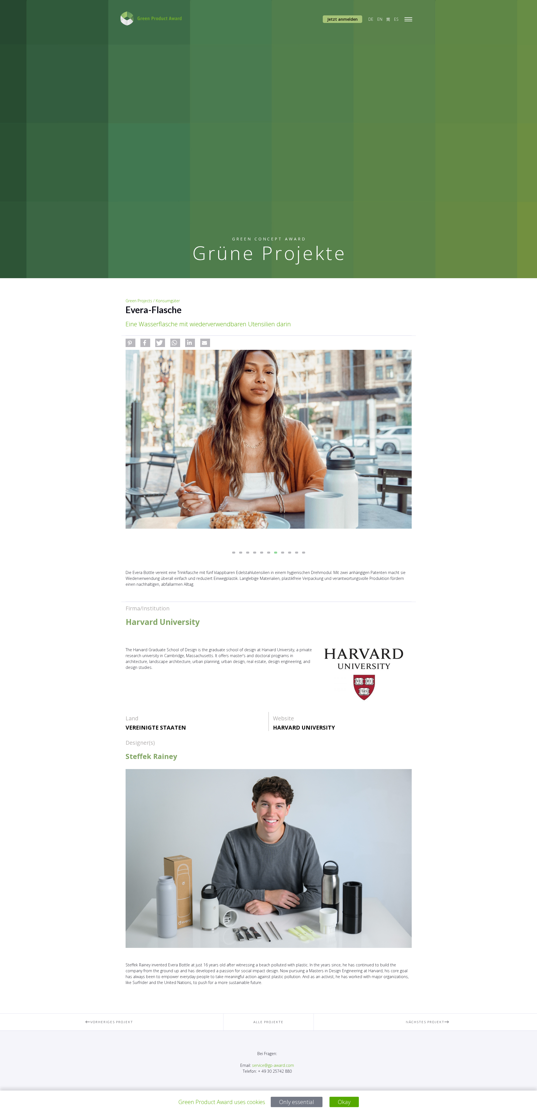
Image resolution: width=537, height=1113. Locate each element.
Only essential (296, 1102)
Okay (344, 1102)
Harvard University (304, 727)
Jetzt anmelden (342, 19)
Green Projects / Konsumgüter (153, 300)
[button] (130, 343)
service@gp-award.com (273, 1065)
